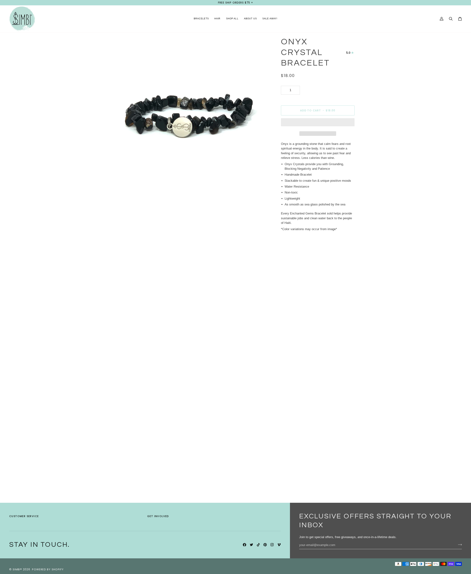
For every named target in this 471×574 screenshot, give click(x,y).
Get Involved (158, 516)
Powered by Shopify (48, 569)
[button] (201, 18)
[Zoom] (118, 185)
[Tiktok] (258, 544)
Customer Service (24, 516)
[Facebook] (244, 544)
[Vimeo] (279, 544)
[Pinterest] (265, 544)
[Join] (459, 544)
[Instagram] (272, 544)
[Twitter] (251, 544)
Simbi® (17, 569)
